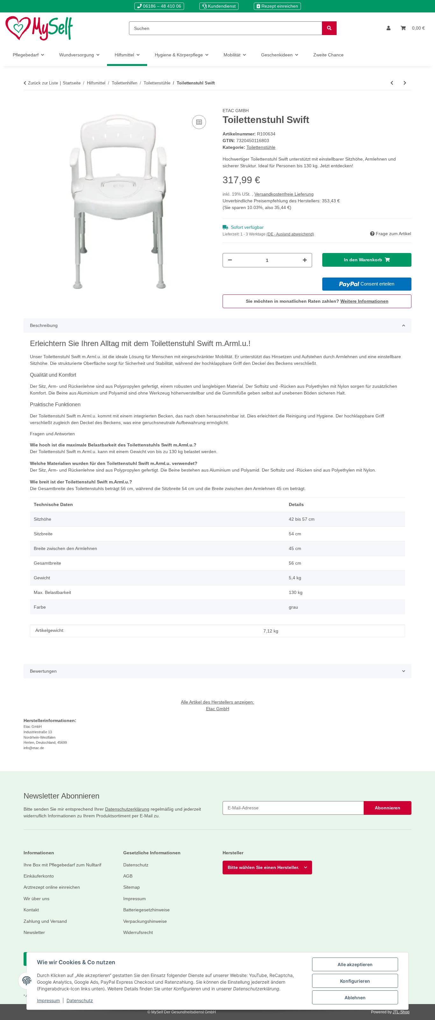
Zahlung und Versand (45, 921)
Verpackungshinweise (145, 921)
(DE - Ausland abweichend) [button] (290, 234)
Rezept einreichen (279, 6)
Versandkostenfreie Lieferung (284, 194)
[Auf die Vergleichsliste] (199, 122)
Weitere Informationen (364, 301)
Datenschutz (80, 1000)
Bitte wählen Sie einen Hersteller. (263, 867)
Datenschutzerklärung (127, 809)
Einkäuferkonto (39, 876)
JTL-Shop (401, 1012)
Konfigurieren (355, 981)
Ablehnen (355, 997)
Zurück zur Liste (43, 83)
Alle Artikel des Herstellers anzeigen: (217, 702)
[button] (389, 28)
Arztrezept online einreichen (52, 887)
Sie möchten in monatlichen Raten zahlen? (317, 301)
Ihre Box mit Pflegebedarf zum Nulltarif (62, 864)
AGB (127, 876)
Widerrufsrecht (138, 932)
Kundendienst (221, 6)
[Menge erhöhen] (305, 260)
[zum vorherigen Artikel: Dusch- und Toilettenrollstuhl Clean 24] (391, 83)
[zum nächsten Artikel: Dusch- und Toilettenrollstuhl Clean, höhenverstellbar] (404, 83)
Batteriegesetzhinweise (146, 909)
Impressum (48, 1000)
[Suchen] (329, 28)
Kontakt (31, 909)
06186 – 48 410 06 (161, 6)
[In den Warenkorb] (29, 103)
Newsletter (34, 932)
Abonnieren (387, 807)
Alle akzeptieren (355, 964)
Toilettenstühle (260, 147)
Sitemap (131, 887)
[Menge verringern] (230, 260)
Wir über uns (36, 898)
